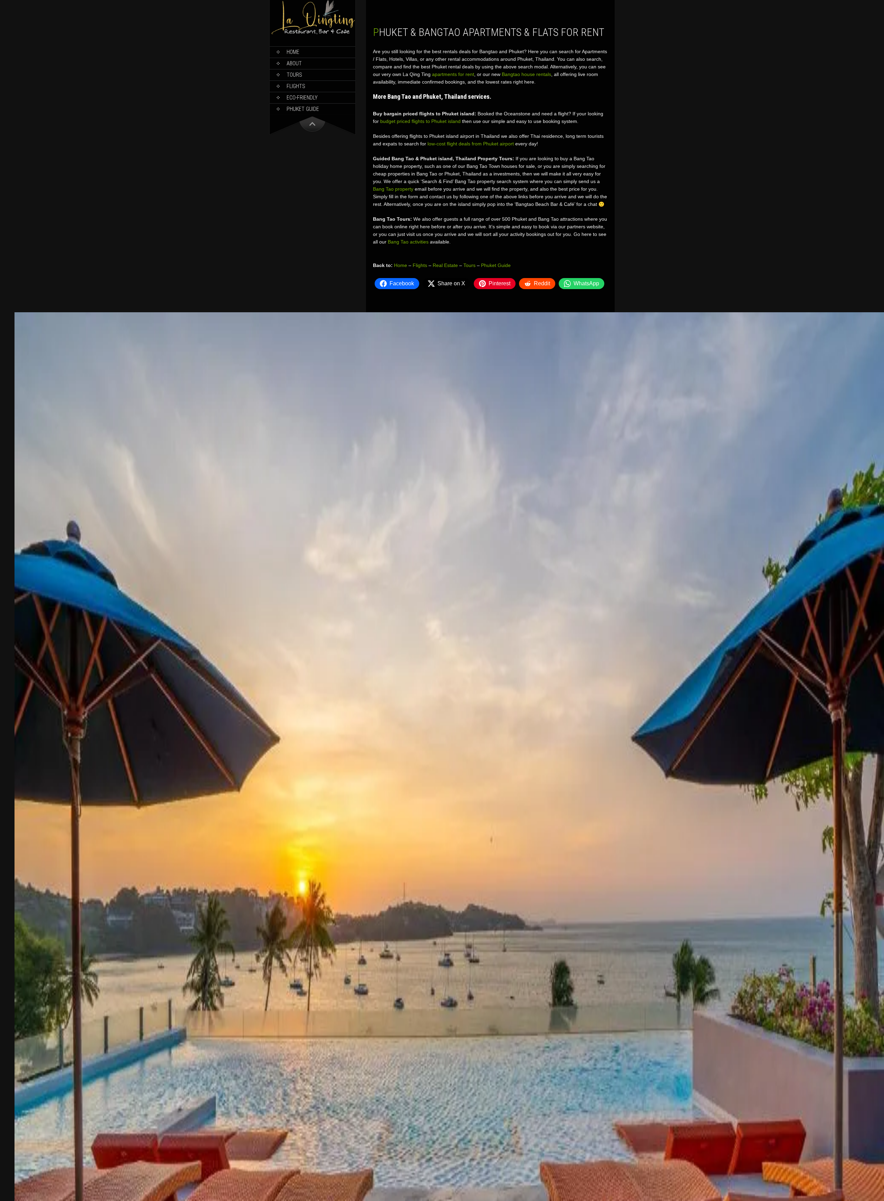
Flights (296, 86)
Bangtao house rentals (526, 74)
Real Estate (445, 265)
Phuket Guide (496, 265)
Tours (294, 75)
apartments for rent (453, 74)
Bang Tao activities (408, 242)
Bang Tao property (393, 189)
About (294, 63)
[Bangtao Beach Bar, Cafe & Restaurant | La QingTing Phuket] (312, 33)
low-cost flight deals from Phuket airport (470, 143)
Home (293, 52)
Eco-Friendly (302, 97)
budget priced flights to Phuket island (420, 121)
